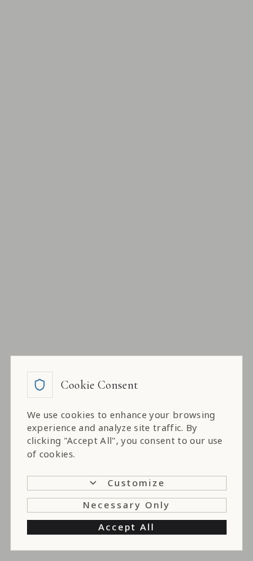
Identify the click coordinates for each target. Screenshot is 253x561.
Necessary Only (126, 504)
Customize (136, 482)
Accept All (126, 527)
